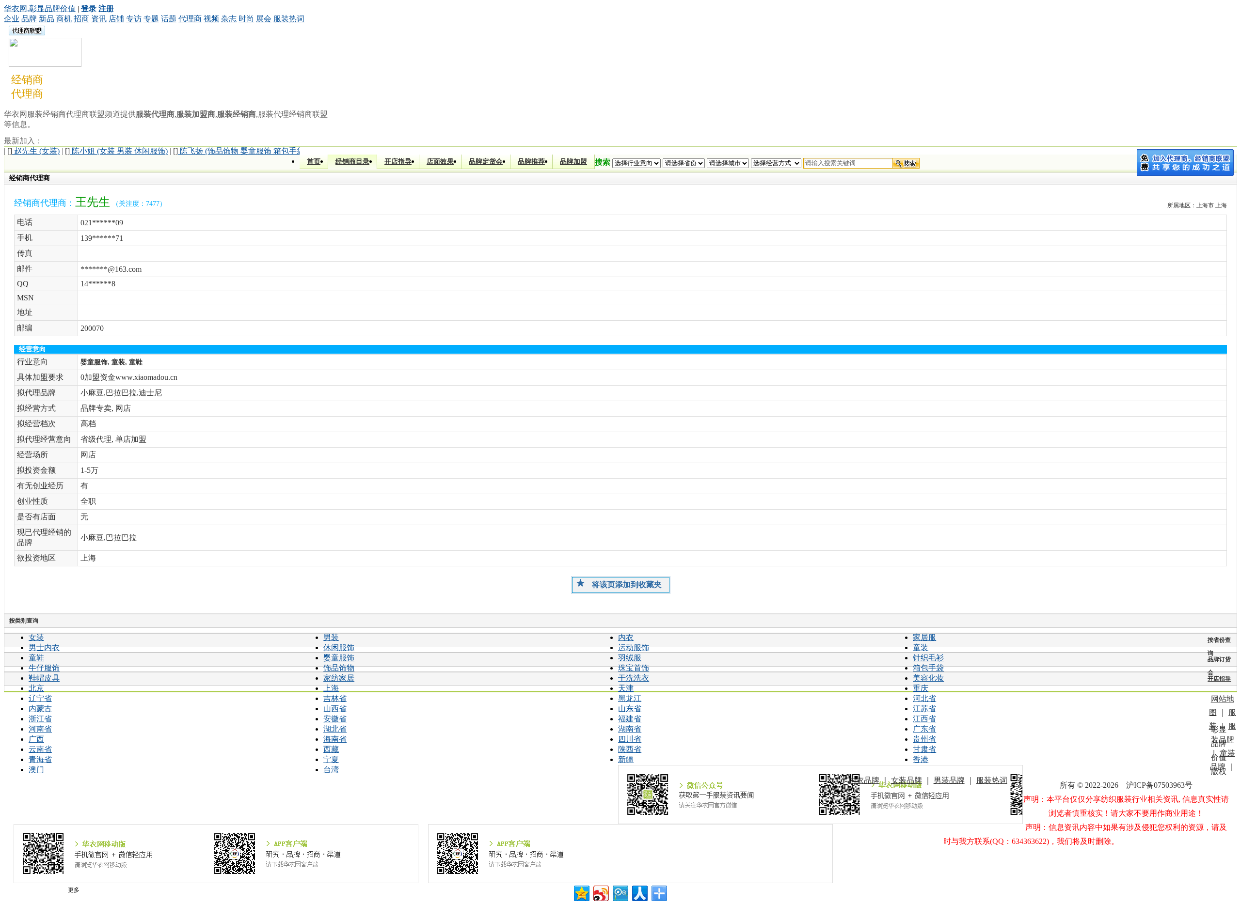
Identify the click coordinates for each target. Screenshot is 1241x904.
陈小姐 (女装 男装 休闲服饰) (116, 151)
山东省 (629, 708)
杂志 (229, 19)
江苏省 (924, 708)
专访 (134, 19)
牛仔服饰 (44, 668)
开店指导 (398, 161)
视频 (211, 19)
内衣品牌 (863, 780)
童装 (920, 647)
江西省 (924, 719)
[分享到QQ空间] (581, 892)
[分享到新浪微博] (600, 892)
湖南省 (629, 729)
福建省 (629, 719)
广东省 (924, 729)
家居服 (924, 637)
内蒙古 (40, 708)
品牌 (29, 19)
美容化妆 (928, 678)
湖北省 (335, 729)
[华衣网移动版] (216, 853)
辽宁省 (40, 698)
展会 (263, 19)
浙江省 (40, 719)
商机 (64, 19)
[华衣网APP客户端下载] (630, 853)
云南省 (40, 749)
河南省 (40, 729)
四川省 (629, 739)
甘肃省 (924, 749)
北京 (36, 688)
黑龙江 (629, 698)
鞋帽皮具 (44, 678)
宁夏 (331, 759)
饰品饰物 (338, 668)
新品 (46, 19)
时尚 (246, 19)
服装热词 (288, 19)
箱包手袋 (928, 668)
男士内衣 (44, 647)
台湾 (331, 769)
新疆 (626, 759)
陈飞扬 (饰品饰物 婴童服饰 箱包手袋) (240, 151)
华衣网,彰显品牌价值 (40, 8)
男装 (331, 637)
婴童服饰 (338, 658)
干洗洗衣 (633, 678)
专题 (151, 19)
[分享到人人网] (639, 892)
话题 (168, 19)
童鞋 (36, 658)
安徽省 (335, 719)
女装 (36, 637)
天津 (626, 688)
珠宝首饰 (633, 668)
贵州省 (924, 739)
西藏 (331, 749)
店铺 (116, 19)
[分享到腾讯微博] (620, 892)
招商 (81, 19)
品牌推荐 (531, 161)
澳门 (36, 769)
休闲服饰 (338, 647)
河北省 (924, 698)
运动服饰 (633, 647)
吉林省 (335, 698)
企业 (11, 19)
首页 (313, 161)
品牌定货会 (486, 161)
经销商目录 (352, 161)
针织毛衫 (928, 658)
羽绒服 (629, 658)
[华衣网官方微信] (820, 794)
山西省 (335, 708)
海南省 (335, 739)
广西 (36, 739)
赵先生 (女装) (33, 151)
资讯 (99, 19)
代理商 (190, 19)
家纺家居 (338, 678)
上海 (331, 688)
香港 (920, 759)
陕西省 (629, 749)
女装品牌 (906, 780)
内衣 (626, 637)
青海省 (40, 759)
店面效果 (440, 161)
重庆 (920, 688)
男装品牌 (949, 780)
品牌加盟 (573, 161)
